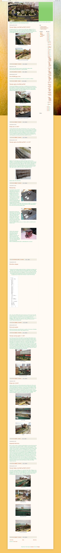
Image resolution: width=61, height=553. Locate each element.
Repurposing (12, 187)
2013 (48, 110)
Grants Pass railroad (43, 28)
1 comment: (19, 438)
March (49, 56)
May (49, 53)
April (49, 54)
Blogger (39, 546)
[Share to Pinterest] (26, 64)
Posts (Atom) (15, 541)
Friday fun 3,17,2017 (14, 126)
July (49, 50)
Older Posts (34, 539)
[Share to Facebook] (25, 64)
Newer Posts (11, 539)
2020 (48, 36)
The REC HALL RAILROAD (21, 4)
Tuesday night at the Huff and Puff (17, 84)
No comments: (19, 71)
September (49, 47)
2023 (48, 32)
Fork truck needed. (14, 327)
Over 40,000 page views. (15, 76)
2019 (48, 38)
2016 (48, 106)
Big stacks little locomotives (44, 27)
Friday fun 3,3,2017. (14, 383)
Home (23, 539)
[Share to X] (24, 64)
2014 (48, 109)
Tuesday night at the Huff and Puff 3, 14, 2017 (20, 142)
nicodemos (32, 546)
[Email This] (23, 64)
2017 (48, 40)
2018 (48, 39)
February (49, 102)
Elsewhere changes (14, 264)
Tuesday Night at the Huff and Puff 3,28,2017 (20, 27)
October (49, 46)
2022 (48, 34)
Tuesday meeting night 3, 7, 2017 (17, 336)
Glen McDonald (42, 35)
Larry (42, 36)
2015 (48, 107)
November (49, 44)
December (49, 41)
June (49, 52)
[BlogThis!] (23, 64)
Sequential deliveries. (14, 443)
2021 (48, 35)
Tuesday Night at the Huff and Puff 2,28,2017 (20, 468)
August (49, 49)
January (49, 104)
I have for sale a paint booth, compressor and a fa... (49, 64)
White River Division (43, 26)
